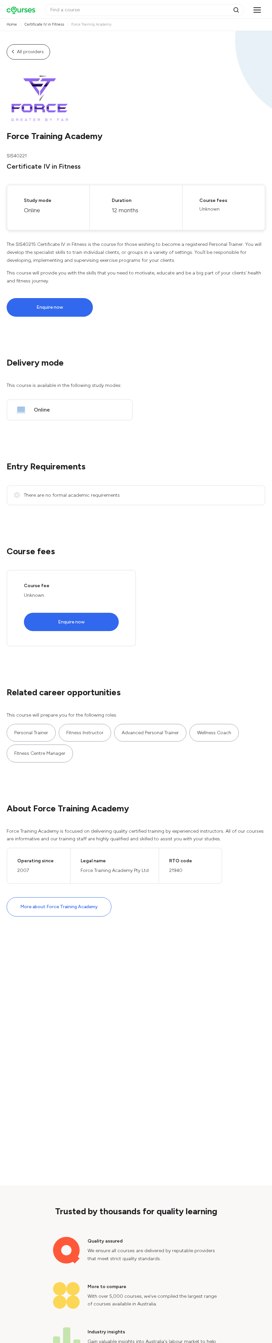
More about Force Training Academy (59, 907)
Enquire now (49, 307)
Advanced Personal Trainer (150, 733)
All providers (30, 52)
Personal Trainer (31, 733)
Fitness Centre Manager (39, 753)
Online (42, 410)
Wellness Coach (214, 733)
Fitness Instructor (84, 733)
